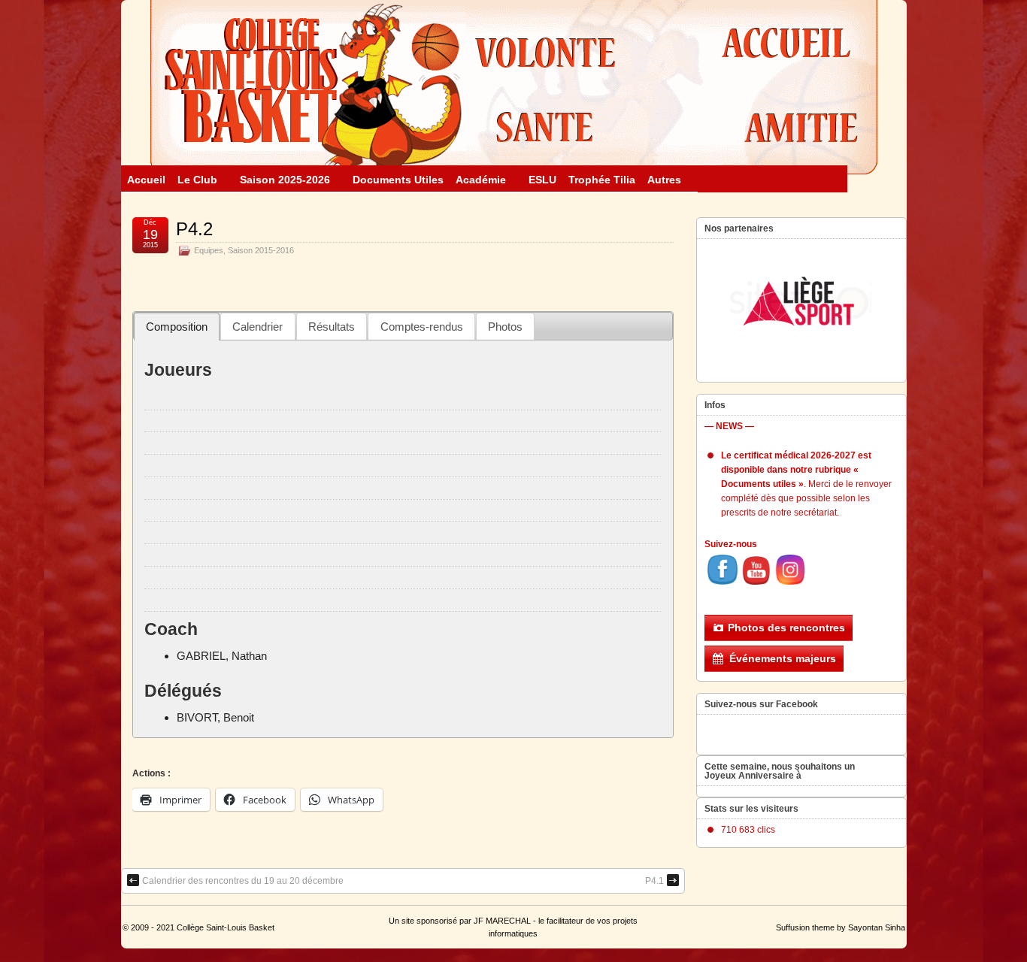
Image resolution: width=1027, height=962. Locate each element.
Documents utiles (398, 180)
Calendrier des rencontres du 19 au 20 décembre (243, 881)
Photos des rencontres (786, 628)
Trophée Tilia (601, 180)
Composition (177, 326)
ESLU (542, 180)
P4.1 (654, 881)
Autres (664, 180)
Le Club (197, 180)
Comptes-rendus (421, 326)
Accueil (146, 180)
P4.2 (194, 229)
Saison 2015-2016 (261, 250)
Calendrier (257, 326)
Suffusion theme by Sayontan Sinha (840, 927)
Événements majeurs (782, 658)
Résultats (331, 326)
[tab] (177, 326)
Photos (505, 326)
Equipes (208, 250)
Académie (481, 180)
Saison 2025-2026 (285, 180)
